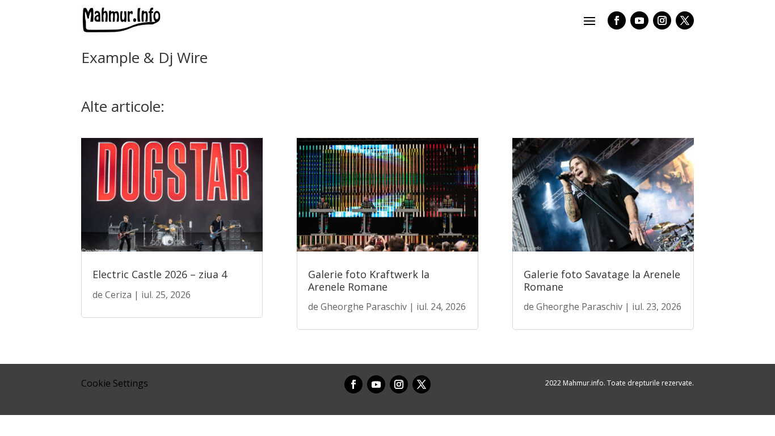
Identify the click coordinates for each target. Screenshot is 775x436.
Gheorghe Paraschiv (364, 306)
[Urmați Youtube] (639, 20)
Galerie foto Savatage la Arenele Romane (602, 280)
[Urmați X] (685, 20)
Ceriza (118, 294)
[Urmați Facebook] (617, 20)
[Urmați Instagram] (662, 20)
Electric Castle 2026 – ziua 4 (159, 274)
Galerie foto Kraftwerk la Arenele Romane (368, 280)
